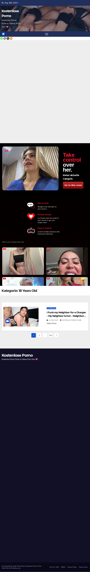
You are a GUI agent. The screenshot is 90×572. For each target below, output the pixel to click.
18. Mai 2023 (53, 320)
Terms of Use (83, 567)
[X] (8, 38)
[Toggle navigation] (47, 34)
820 (50, 335)
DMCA (63, 567)
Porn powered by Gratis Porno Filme (13, 566)
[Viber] (4, 38)
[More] (11, 38)
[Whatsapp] (1, 38)
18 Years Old (51, 308)
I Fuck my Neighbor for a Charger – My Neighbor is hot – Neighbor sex (66, 316)
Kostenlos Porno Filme (71, 320)
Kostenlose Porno (17, 355)
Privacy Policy (72, 567)
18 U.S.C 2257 (54, 567)
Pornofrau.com (15, 568)
